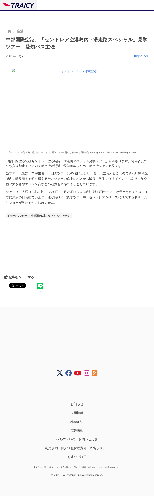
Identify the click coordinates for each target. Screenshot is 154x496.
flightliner (141, 56)
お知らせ (77, 404)
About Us (77, 422)
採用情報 (77, 413)
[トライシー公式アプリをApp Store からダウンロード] (79, 389)
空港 (20, 31)
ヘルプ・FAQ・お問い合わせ (77, 439)
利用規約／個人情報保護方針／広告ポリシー (77, 448)
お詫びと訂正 (77, 457)
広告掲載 (77, 430)
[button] (149, 5)
